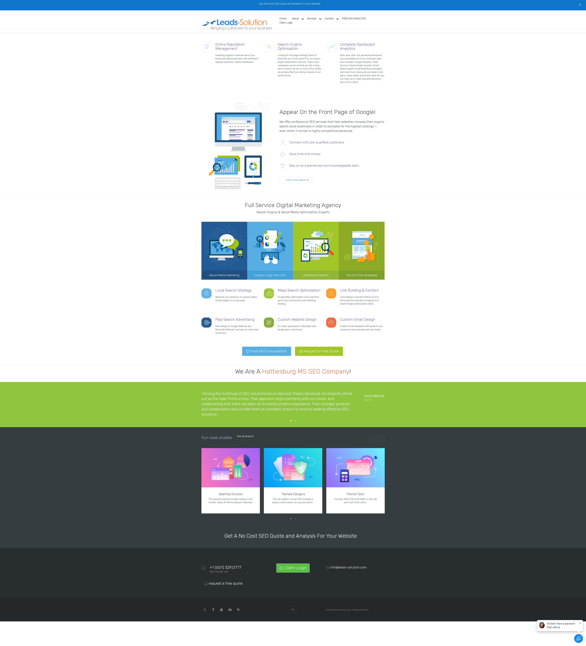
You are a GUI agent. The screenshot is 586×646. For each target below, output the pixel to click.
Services (312, 18)
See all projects (245, 436)
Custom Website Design (297, 319)
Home (283, 18)
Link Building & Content (359, 290)
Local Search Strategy (233, 290)
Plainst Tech (355, 494)
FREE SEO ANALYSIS (354, 18)
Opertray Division (231, 494)
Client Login (286, 22)
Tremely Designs (293, 494)
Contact (329, 18)
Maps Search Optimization (299, 290)
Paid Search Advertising (234, 319)
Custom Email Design (357, 319)
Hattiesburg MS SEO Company (305, 371)
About (295, 18)
